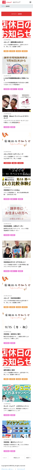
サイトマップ (21, 469)
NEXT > (28, 458)
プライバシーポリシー (7, 469)
